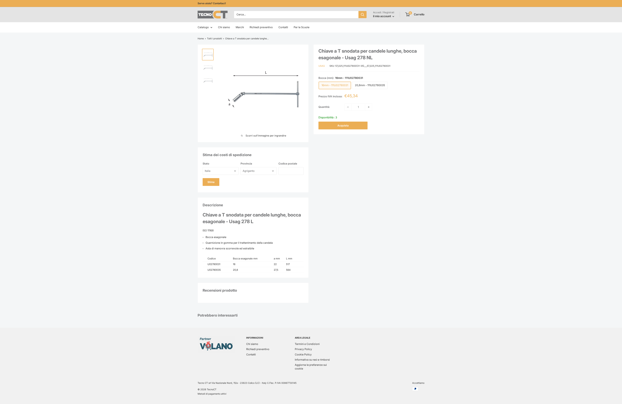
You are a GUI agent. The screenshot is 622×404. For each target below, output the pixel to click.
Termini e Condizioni (307, 344)
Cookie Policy (303, 354)
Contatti (283, 27)
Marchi (240, 27)
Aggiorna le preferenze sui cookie (311, 366)
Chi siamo (224, 27)
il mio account (382, 16)
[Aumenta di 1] (368, 107)
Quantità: (324, 106)
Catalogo (203, 27)
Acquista (343, 125)
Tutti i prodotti (214, 38)
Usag (321, 65)
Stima (210, 182)
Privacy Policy (303, 349)
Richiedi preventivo (261, 27)
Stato (206, 163)
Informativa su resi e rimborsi (312, 359)
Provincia (246, 163)
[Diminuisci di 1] (348, 107)
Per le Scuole (301, 27)
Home (201, 38)
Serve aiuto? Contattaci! (212, 3)
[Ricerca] (362, 14)
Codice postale (287, 163)
